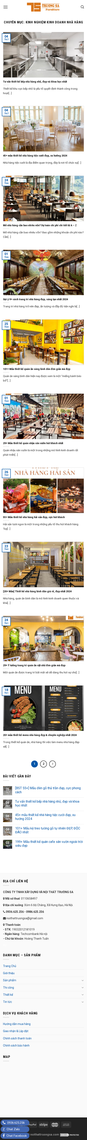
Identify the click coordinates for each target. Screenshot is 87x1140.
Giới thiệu (9, 973)
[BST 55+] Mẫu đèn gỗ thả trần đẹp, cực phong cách (48, 790)
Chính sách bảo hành (16, 1045)
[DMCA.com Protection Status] (69, 1134)
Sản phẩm (9, 980)
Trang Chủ (9, 966)
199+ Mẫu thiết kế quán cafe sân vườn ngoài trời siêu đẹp (49, 844)
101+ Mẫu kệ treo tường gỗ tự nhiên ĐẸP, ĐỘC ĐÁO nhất (47, 830)
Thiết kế (8, 994)
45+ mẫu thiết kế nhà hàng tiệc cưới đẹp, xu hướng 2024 (45, 817)
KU (4, 945)
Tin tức (7, 1001)
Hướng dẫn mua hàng (17, 1024)
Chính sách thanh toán (17, 1038)
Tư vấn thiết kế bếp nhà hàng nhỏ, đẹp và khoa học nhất (47, 803)
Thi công (8, 987)
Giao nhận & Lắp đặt (15, 1031)
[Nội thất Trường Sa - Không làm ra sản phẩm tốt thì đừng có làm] (43, 7)
